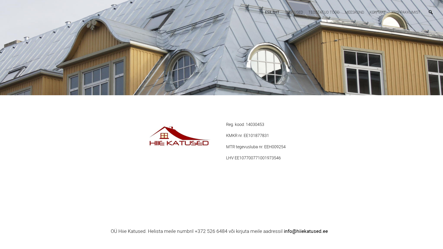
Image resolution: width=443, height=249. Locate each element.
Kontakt (378, 12)
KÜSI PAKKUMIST (406, 12)
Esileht (272, 12)
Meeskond (354, 12)
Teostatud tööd (323, 12)
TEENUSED (294, 12)
